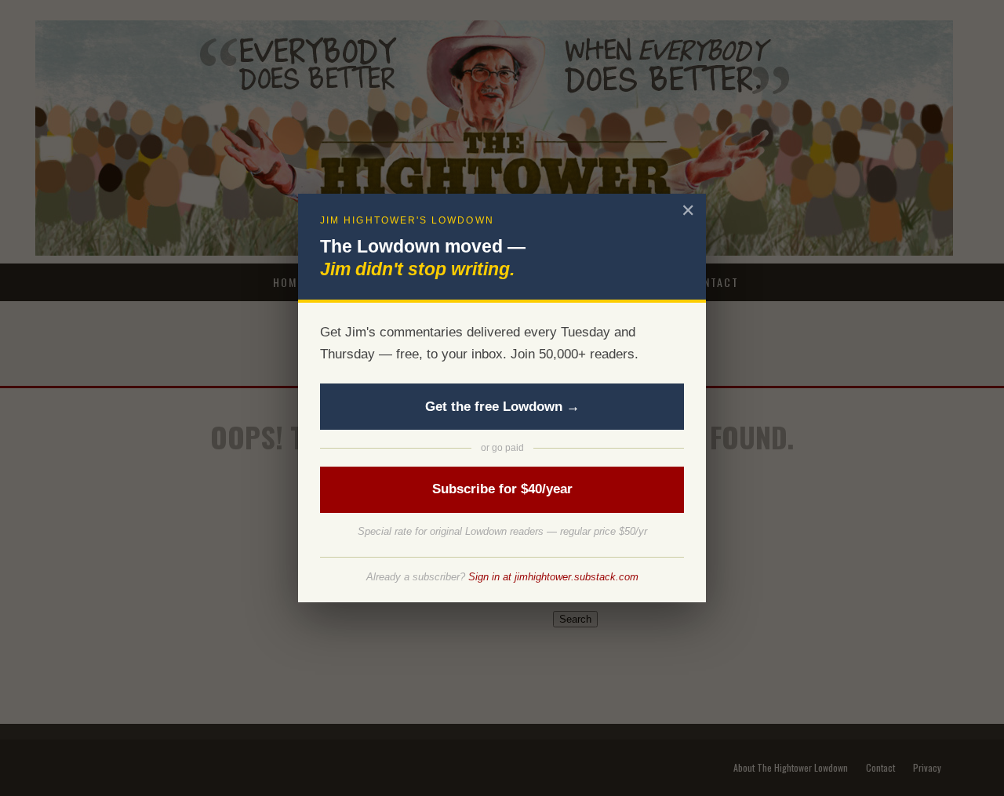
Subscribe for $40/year (502, 489)
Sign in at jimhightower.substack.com (553, 577)
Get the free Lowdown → (502, 406)
